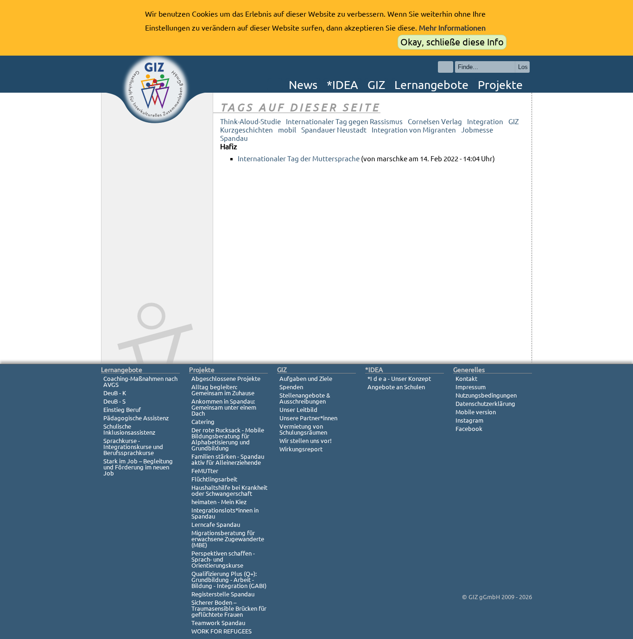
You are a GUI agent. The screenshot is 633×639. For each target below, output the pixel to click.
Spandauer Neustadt (334, 130)
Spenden (291, 387)
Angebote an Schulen (396, 387)
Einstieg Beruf (122, 409)
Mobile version (476, 412)
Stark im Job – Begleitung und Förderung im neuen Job (138, 467)
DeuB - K (114, 393)
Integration (485, 122)
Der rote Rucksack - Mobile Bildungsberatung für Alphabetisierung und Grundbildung (227, 439)
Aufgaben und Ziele (305, 378)
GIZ (376, 84)
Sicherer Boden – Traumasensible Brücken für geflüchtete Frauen (228, 608)
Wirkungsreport (301, 449)
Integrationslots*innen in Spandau (225, 513)
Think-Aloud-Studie (250, 122)
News (303, 84)
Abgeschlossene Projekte (225, 378)
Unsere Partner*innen (308, 418)
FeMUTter (204, 471)
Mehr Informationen (452, 28)
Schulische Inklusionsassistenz (129, 429)
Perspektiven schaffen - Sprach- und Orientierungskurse (223, 559)
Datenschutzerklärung (485, 403)
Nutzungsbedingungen (486, 395)
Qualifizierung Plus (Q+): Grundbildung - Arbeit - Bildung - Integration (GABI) (228, 579)
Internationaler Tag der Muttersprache (299, 159)
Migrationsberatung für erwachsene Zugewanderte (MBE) (227, 539)
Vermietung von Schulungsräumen (303, 429)
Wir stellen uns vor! (305, 440)
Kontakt (466, 378)
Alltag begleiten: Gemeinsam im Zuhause (222, 390)
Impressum (471, 387)
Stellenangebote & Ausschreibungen (304, 398)
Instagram (469, 420)
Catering (203, 421)
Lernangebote (431, 84)
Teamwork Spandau (218, 623)
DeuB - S (114, 401)
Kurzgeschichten (246, 130)
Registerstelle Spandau (222, 594)
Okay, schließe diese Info (452, 42)
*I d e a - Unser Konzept (399, 378)
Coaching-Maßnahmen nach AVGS (140, 381)
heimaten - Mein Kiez (219, 502)
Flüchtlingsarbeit (214, 479)
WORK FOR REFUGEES (221, 631)
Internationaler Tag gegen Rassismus (344, 122)
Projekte (500, 84)
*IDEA (342, 84)
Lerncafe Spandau (215, 524)
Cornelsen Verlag (435, 122)
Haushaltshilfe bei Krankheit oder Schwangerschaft (229, 490)
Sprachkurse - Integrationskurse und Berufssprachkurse (133, 446)
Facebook (469, 428)
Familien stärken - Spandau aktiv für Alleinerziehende (227, 459)
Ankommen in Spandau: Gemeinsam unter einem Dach (223, 407)
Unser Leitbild (298, 409)
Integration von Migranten (414, 130)
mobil (287, 130)
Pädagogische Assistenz (136, 418)
